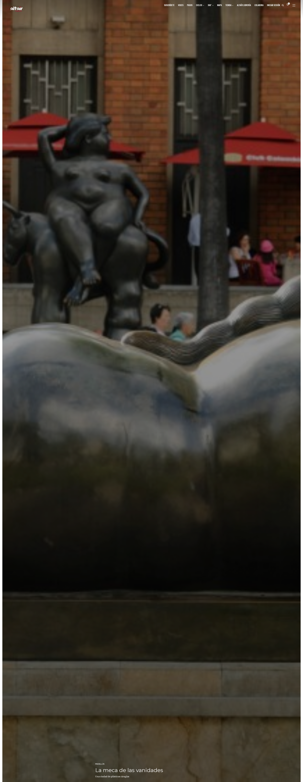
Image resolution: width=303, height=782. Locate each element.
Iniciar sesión (273, 5)
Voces (180, 5)
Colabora (258, 5)
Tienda (228, 5)
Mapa (219, 5)
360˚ (210, 5)
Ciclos (199, 5)
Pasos (189, 5)
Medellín (99, 764)
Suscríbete (169, 5)
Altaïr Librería (244, 5)
